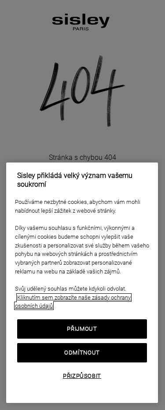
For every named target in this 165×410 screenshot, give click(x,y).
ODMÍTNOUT (82, 352)
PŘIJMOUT (82, 328)
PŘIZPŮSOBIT (82, 376)
